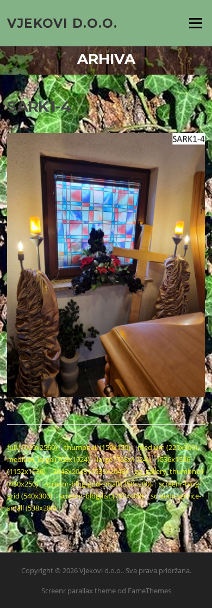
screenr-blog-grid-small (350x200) (98, 484)
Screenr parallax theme (78, 590)
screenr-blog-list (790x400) (101, 496)
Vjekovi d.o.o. (62, 23)
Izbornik (195, 23)
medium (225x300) (167, 447)
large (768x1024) (123, 459)
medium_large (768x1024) (48, 459)
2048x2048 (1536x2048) (90, 471)
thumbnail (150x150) (97, 447)
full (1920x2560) (32, 447)
